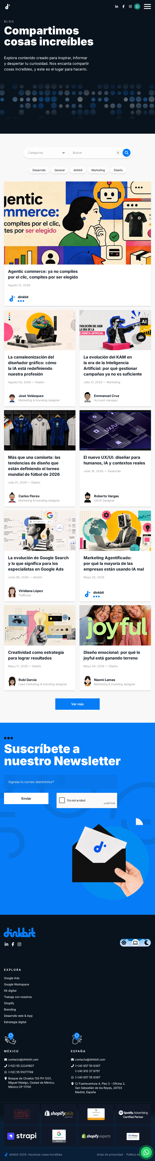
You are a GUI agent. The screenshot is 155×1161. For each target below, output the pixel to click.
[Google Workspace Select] (96, 1114)
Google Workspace (16, 984)
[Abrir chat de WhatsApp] (146, 1152)
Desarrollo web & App (18, 1015)
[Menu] (147, 6)
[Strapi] (22, 1136)
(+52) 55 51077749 (20, 1072)
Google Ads (11, 978)
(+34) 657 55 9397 (87, 1065)
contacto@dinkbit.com (23, 1059)
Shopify (9, 1003)
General (59, 170)
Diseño (118, 170)
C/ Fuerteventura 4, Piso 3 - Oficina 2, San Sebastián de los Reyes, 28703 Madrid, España (100, 1088)
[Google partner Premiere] (59, 1136)
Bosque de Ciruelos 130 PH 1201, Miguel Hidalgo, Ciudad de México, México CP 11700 (31, 1082)
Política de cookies (138, 1154)
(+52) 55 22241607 (21, 1065)
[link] (117, 6)
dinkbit (78, 170)
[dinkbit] (7, 6)
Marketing (98, 170)
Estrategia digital (15, 1022)
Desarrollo (39, 170)
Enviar (26, 798)
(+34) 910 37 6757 (87, 1071)
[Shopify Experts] (96, 1136)
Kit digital (10, 990)
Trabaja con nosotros (18, 997)
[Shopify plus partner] (59, 1114)
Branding (10, 1009)
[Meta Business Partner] (133, 1136)
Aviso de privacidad (110, 1154)
